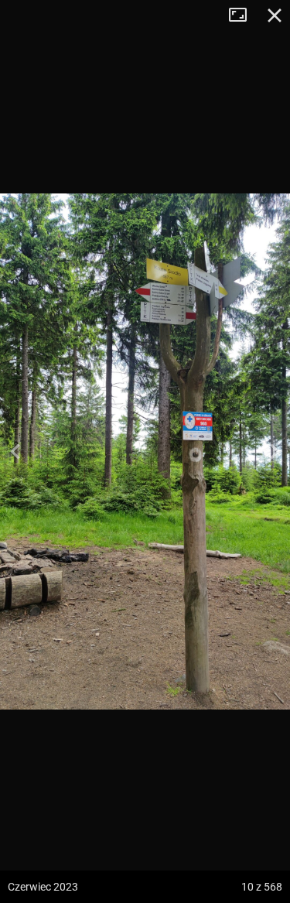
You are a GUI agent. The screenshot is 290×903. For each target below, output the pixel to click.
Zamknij (274, 15)
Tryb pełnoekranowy (243, 15)
